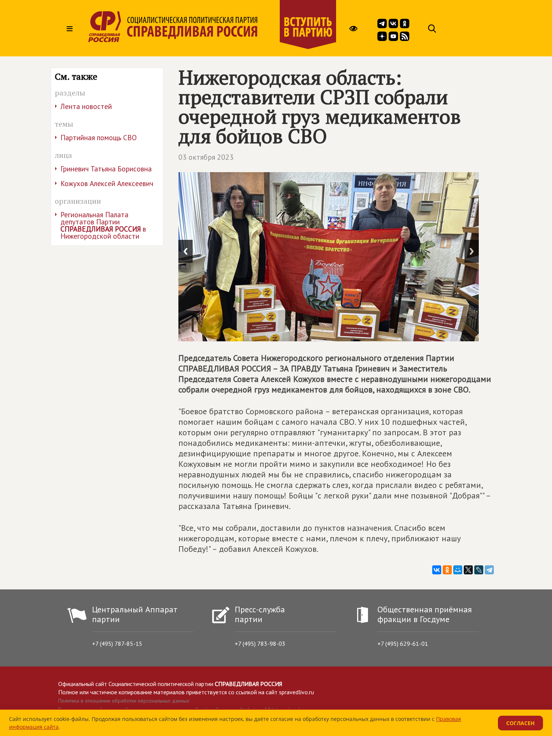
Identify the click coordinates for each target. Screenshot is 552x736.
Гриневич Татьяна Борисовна (106, 168)
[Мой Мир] (457, 569)
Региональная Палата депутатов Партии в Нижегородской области (103, 225)
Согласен (520, 723)
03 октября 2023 (206, 157)
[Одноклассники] (447, 569)
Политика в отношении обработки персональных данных (123, 700)
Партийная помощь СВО (98, 137)
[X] (468, 569)
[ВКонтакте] (436, 569)
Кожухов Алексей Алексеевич (106, 183)
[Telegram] (489, 569)
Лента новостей (86, 106)
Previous (185, 251)
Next (472, 251)
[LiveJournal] (478, 569)
